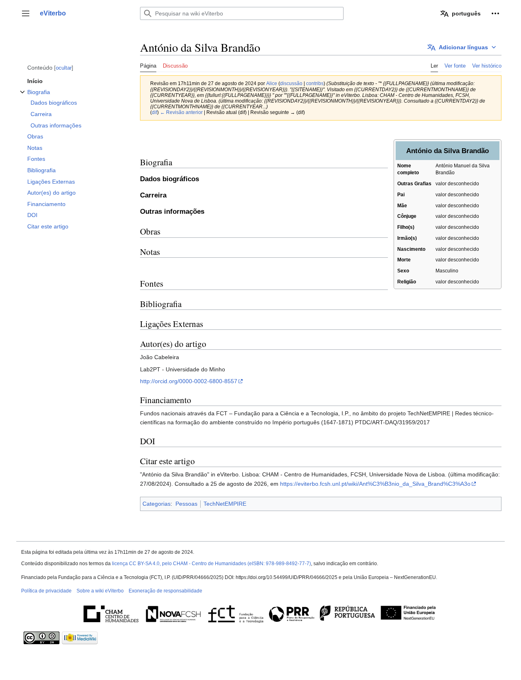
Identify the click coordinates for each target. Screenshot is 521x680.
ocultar (64, 68)
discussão (291, 83)
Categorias (156, 503)
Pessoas (186, 503)
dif (154, 112)
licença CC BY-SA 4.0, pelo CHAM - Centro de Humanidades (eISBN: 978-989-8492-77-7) (211, 563)
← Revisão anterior (181, 112)
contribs (315, 83)
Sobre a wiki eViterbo (100, 591)
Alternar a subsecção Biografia (22, 96)
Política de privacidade (46, 591)
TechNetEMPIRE (225, 503)
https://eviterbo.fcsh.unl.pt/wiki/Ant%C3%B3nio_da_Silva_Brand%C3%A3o (375, 483)
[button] (25, 13)
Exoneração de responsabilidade (165, 591)
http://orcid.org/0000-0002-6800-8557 (188, 381)
